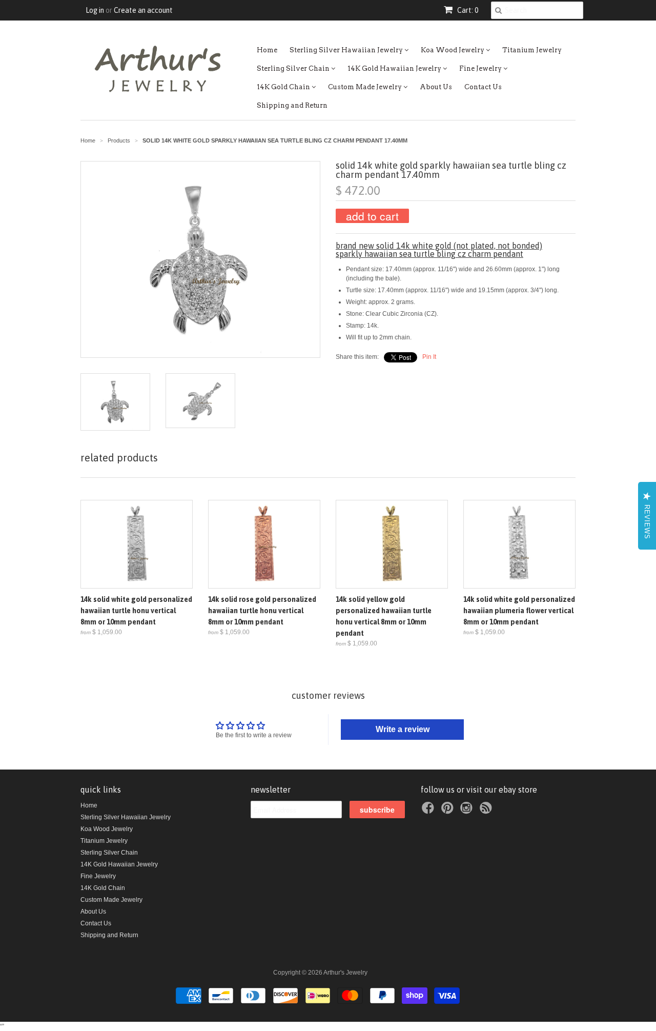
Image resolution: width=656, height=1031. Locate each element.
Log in (95, 10)
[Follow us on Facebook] (429, 811)
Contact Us (483, 87)
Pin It (429, 356)
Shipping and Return (292, 105)
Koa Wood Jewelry (453, 50)
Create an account (143, 10)
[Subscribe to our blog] (487, 811)
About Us (436, 87)
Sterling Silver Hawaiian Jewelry (347, 50)
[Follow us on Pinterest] (449, 811)
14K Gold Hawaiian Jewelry (395, 68)
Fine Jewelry (481, 68)
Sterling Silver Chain (294, 68)
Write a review (402, 729)
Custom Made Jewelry (365, 87)
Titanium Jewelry (532, 50)
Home (267, 50)
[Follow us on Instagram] (468, 811)
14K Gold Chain (284, 87)
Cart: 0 (467, 10)
